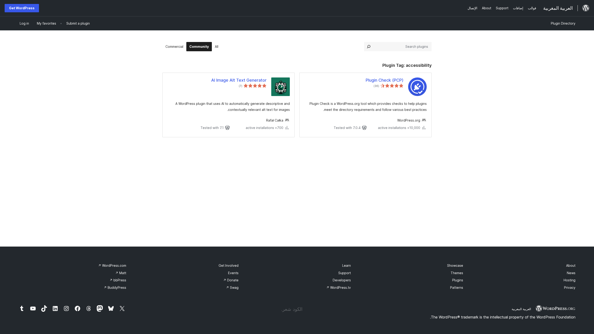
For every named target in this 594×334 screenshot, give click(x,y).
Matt (120, 273)
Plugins (457, 280)
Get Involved (229, 265)
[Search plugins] (368, 46)
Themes (457, 273)
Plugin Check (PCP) (385, 80)
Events (233, 273)
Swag (232, 287)
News (571, 273)
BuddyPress (115, 287)
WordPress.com (112, 265)
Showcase (455, 265)
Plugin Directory (563, 23)
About (570, 265)
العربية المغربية (521, 309)
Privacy (569, 287)
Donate (231, 280)
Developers (342, 280)
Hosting (569, 280)
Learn (346, 265)
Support (344, 273)
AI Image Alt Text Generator (239, 80)
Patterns (456, 287)
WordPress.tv (338, 287)
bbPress (118, 280)
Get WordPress (22, 8)
